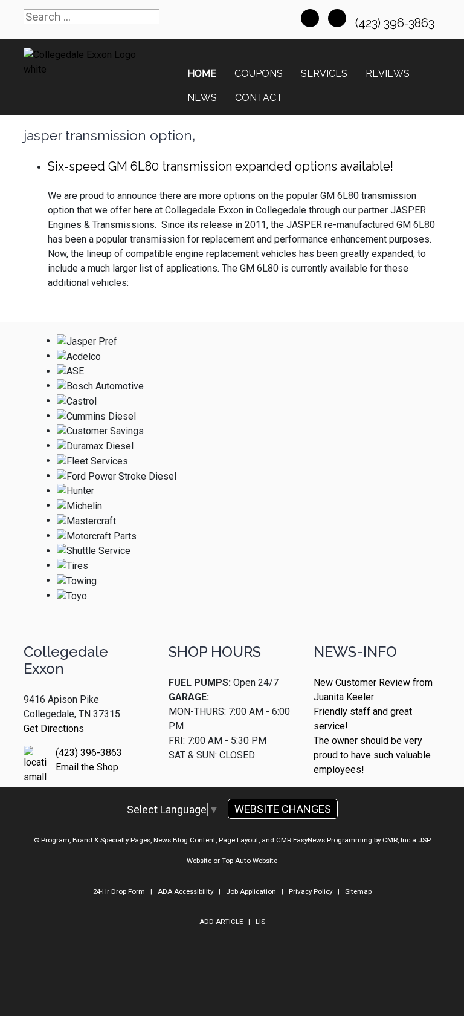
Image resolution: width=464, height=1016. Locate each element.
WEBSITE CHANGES (282, 809)
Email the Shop (87, 767)
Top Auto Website (249, 860)
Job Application (251, 891)
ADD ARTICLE (221, 921)
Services (324, 73)
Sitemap (358, 891)
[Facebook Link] (310, 18)
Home (201, 73)
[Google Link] (337, 18)
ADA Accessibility (185, 891)
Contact (259, 97)
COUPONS (258, 73)
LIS (260, 921)
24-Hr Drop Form (119, 891)
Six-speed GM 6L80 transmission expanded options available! (220, 166)
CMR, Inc (396, 840)
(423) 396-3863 (396, 23)
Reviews (388, 73)
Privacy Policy (310, 891)
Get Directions (54, 728)
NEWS (202, 97)
